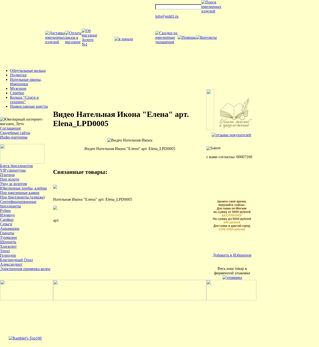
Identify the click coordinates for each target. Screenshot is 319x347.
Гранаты (7, 233)
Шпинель (8, 242)
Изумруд (7, 215)
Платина (7, 175)
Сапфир (6, 219)
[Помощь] (187, 37)
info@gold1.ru (166, 16)
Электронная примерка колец (25, 269)
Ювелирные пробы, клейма (23, 188)
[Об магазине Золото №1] (89, 44)
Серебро (17, 93)
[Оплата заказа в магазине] (73, 42)
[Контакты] (206, 37)
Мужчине (18, 88)
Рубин (5, 210)
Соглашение (10, 128)
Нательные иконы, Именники (26, 81)
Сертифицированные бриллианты (18, 203)
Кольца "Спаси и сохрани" (24, 99)
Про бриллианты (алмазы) (22, 197)
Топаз (5, 251)
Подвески (18, 75)
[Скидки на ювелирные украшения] (166, 42)
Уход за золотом (13, 184)
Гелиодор (8, 255)
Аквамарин (9, 228)
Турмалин (8, 237)
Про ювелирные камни (19, 193)
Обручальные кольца (28, 70)
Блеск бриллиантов (16, 166)
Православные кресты (29, 106)
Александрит (11, 264)
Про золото (9, 179)
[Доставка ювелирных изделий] (55, 42)
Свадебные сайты (15, 133)
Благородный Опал (16, 260)
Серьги (6, 224)
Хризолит (8, 246)
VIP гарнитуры (13, 170)
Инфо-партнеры (13, 137)
